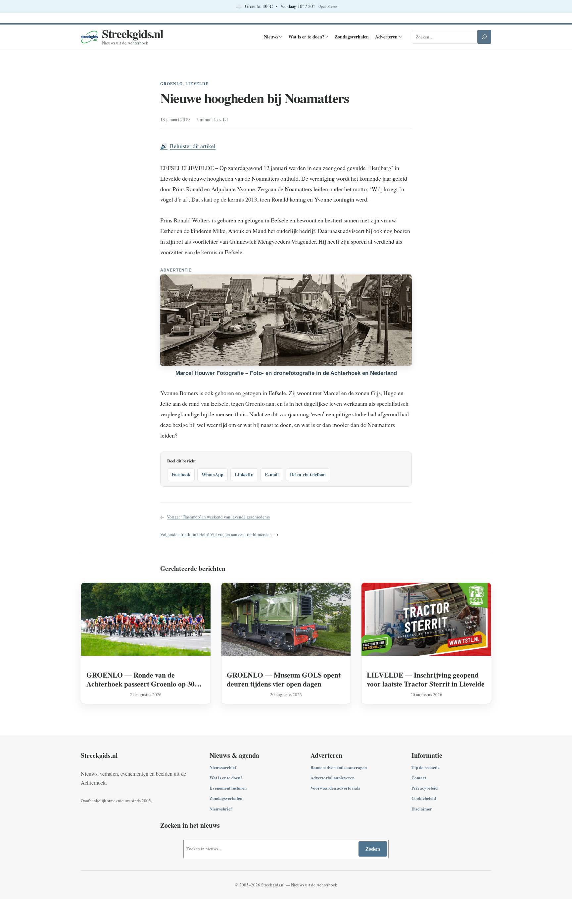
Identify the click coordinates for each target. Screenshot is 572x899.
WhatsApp (212, 474)
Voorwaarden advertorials (335, 788)
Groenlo (171, 84)
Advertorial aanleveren (332, 777)
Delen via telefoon (308, 474)
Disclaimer (421, 809)
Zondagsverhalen (226, 798)
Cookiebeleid (423, 798)
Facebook (180, 474)
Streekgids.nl (132, 33)
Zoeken (372, 848)
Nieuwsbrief (221, 809)
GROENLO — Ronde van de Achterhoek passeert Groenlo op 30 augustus (140, 679)
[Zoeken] (484, 37)
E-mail (272, 474)
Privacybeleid (424, 788)
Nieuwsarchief (223, 767)
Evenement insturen (228, 788)
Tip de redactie (425, 767)
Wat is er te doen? (226, 777)
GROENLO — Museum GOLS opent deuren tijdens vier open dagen (284, 679)
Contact (418, 777)
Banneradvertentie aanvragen (338, 767)
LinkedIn (244, 474)
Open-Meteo (327, 6)
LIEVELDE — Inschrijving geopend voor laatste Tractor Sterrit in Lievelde (426, 679)
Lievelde (197, 84)
